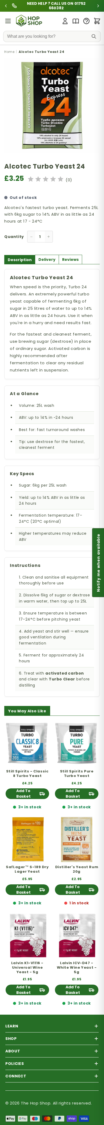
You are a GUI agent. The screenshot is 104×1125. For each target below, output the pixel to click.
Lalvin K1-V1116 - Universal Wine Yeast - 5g (27, 968)
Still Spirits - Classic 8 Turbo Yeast (27, 773)
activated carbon (64, 673)
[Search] (94, 36)
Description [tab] (20, 259)
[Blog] (75, 21)
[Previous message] (15, 6)
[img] (45, 180)
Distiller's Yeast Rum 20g (76, 869)
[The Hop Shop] (29, 21)
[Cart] (97, 21)
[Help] (86, 21)
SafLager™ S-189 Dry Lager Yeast (27, 869)
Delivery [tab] (46, 259)
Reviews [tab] (70, 259)
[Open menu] (8, 21)
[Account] (65, 21)
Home (9, 51)
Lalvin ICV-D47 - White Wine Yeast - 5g (77, 968)
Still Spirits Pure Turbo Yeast (77, 773)
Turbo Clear (62, 679)
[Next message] (88, 6)
